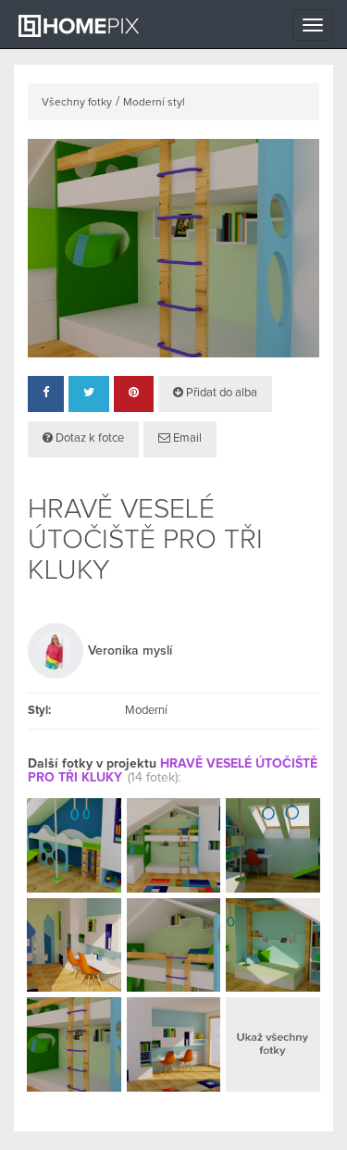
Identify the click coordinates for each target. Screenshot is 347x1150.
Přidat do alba (220, 393)
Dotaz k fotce (88, 438)
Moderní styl (154, 102)
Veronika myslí (130, 650)
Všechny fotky (77, 102)
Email (186, 438)
